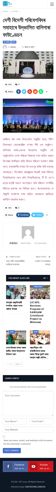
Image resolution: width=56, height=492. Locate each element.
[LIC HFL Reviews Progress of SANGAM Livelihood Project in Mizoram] (40, 292)
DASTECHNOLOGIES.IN (35, 487)
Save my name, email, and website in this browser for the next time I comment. (28, 442)
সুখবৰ (13, 42)
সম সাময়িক (7, 42)
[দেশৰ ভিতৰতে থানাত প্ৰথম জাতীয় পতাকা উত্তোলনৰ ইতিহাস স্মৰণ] (16, 337)
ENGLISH (38, 287)
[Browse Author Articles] (28, 232)
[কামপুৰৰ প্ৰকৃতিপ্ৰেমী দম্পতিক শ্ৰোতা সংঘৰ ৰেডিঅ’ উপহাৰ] (16, 292)
